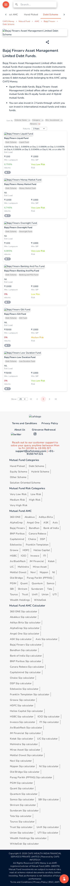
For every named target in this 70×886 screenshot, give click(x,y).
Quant (24, 583)
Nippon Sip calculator (22, 766)
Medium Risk (17, 499)
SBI (12, 589)
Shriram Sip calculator (23, 805)
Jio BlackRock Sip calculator (26, 727)
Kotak (51, 561)
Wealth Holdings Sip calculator (28, 838)
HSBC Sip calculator (22, 716)
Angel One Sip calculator (24, 633)
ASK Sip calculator (21, 639)
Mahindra (23, 566)
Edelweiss (16, 544)
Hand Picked (17, 466)
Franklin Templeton (37, 544)
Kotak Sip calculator (21, 738)
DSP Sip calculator (21, 683)
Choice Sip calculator (22, 677)
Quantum (37, 583)
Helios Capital (42, 550)
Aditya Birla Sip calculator (25, 622)
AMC (37, 21)
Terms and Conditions (24, 423)
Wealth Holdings (20, 600)
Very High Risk (18, 505)
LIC (12, 566)
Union (45, 594)
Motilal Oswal (18, 572)
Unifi (35, 594)
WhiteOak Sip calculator (24, 843)
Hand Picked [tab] (31, 14)
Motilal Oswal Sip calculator (26, 755)
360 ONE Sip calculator (23, 611)
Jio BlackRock (18, 561)
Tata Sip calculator (21, 816)
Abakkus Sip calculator (23, 617)
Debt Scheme (8, 24)
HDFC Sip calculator (22, 705)
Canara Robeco (37, 533)
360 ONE (15, 517)
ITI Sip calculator (49, 722)
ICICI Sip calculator (49, 716)
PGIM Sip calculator (21, 783)
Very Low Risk (18, 494)
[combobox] (38, 4)
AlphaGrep (16, 522)
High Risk (34, 499)
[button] (22, 120)
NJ (53, 572)
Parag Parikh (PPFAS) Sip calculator (31, 777)
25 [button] (20, 399)
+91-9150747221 (41, 452)
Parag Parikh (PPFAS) (39, 577)
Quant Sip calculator (22, 788)
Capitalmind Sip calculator (25, 672)
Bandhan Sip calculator (23, 650)
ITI (44, 555)
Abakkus (30, 517)
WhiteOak (40, 600)
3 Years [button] (36, 128)
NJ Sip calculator (48, 766)
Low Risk (36, 494)
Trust (25, 594)
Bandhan (34, 528)
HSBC (13, 555)
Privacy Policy (50, 423)
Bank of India (51, 528)
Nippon (44, 572)
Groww (14, 550)
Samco (50, 583)
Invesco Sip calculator (22, 722)
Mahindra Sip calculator (24, 744)
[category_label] (64, 878)
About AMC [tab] (11, 14)
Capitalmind (17, 539)
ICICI (23, 555)
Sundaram (37, 589)
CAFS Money (8, 21)
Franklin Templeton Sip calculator (29, 694)
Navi (33, 572)
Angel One (33, 522)
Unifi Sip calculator (48, 827)
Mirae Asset (40, 566)
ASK (46, 522)
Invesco (34, 555)
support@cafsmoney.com (30, 451)
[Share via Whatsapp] (47, 42)
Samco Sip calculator (22, 799)
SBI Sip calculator (48, 799)
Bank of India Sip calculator (26, 655)
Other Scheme (18, 477)
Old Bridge (16, 577)
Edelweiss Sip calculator (24, 689)
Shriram (22, 589)
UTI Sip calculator (48, 832)
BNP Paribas (17, 533)
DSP (42, 539)
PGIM (13, 583)
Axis (55, 522)
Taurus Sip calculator (22, 821)
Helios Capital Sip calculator (26, 711)
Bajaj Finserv (49, 21)
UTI (55, 594)
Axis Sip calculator (46, 639)
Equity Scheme (18, 471)
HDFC (26, 550)
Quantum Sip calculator (24, 794)
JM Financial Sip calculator (25, 733)
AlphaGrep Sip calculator (24, 628)
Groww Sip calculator (22, 700)
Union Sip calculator (22, 832)
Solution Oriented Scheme (25, 482)
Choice (32, 539)
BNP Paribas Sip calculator (25, 661)
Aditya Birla (46, 517)
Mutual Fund (24, 21)
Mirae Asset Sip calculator (25, 749)
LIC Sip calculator (47, 738)
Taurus (14, 594)
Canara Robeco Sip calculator (27, 666)
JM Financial (37, 561)
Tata (49, 589)
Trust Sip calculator (21, 827)
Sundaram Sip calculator (24, 810)
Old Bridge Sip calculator (25, 771)
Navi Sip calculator (21, 760)
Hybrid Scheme (40, 471)
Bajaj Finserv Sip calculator (26, 644)
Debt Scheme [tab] (50, 14)
